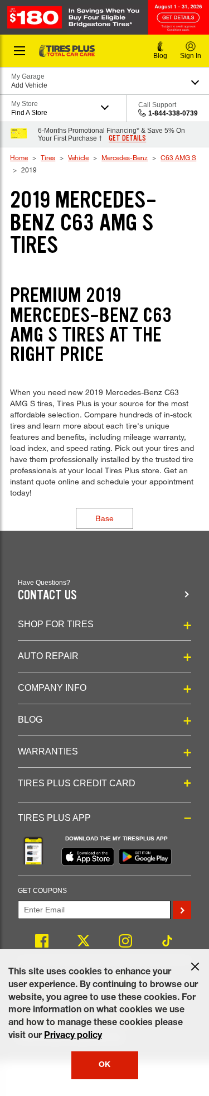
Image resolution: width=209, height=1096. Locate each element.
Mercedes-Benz (124, 157)
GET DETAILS (127, 138)
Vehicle (78, 157)
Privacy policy (73, 1036)
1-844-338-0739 (173, 113)
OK (104, 1065)
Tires (48, 157)
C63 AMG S (178, 157)
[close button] (195, 966)
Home (19, 157)
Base (104, 518)
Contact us (47, 595)
